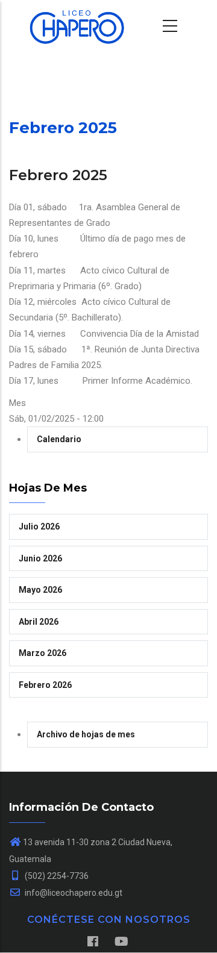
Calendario (59, 439)
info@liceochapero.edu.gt (72, 893)
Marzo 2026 (42, 653)
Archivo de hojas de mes (86, 734)
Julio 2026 (39, 526)
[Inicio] (69, 24)
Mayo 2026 (40, 590)
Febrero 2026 (45, 685)
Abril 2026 (38, 621)
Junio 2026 (40, 558)
